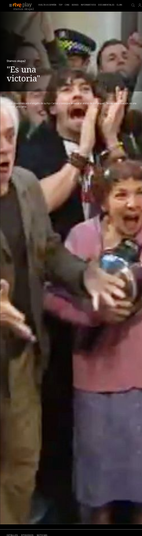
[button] (10, 5)
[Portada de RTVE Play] (22, 5)
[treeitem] (47, 5)
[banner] (25, 5)
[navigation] (80, 5)
